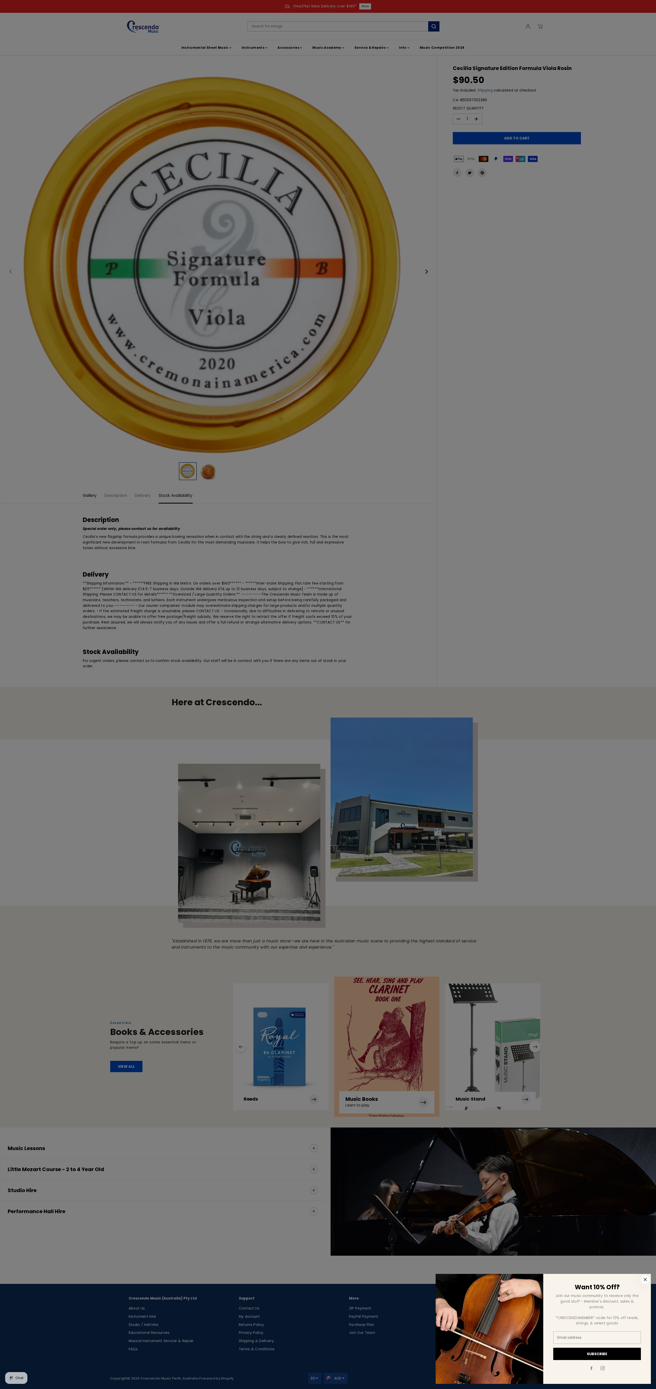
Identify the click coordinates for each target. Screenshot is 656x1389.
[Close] (645, 1279)
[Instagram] (602, 1368)
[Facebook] (591, 1368)
